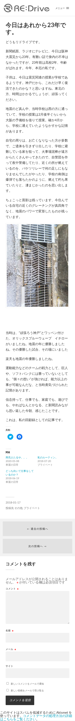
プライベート (32, 508)
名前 (10, 630)
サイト (9, 666)
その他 (18, 508)
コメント (12, 588)
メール (11, 649)
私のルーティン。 (48, 457)
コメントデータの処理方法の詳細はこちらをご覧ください (36, 717)
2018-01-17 (13, 502)
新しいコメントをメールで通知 (27, 683)
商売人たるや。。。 (17, 457)
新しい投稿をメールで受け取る (27, 690)
